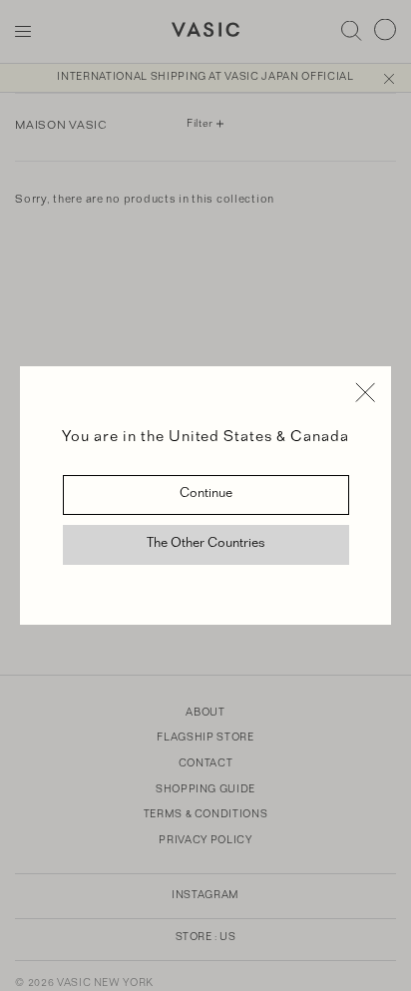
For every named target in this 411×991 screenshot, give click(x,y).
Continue (206, 495)
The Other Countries (206, 545)
